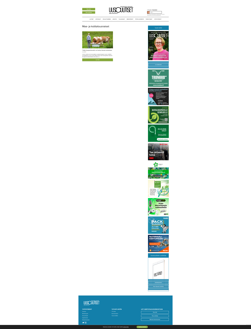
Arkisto (115, 19)
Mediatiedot (130, 19)
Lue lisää (97, 59)
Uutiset (92, 19)
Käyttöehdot (85, 317)
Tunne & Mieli (115, 315)
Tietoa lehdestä (139, 19)
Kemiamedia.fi (115, 313)
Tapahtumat (149, 19)
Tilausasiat (122, 19)
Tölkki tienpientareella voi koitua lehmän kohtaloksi (97, 50)
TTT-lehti (114, 311)
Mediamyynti (85, 313)
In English (149, 10)
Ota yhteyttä (85, 315)
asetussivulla (126, 327)
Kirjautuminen (107, 19)
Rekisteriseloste (85, 320)
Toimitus (84, 311)
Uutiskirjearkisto (158, 282)
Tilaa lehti (89, 9)
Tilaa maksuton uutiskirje (158, 286)
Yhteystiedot (157, 19)
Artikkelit (98, 19)
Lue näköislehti (158, 64)
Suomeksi (154, 10)
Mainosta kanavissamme (155, 319)
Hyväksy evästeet (142, 327)
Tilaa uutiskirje (89, 12)
